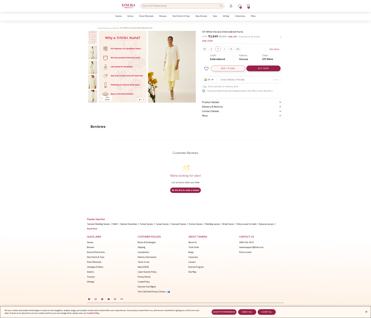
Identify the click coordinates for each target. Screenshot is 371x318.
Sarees (90, 242)
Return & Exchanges (147, 242)
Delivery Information (147, 257)
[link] (163, 17)
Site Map (192, 272)
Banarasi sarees (266, 224)
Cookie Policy (144, 281)
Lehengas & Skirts (95, 267)
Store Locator (245, 252)
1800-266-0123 (246, 242)
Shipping (141, 247)
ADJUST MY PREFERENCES (224, 312)
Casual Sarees (162, 224)
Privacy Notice (144, 277)
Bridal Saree (228, 224)
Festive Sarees (195, 224)
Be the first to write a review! (185, 190)
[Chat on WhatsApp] (115, 299)
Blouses (90, 247)
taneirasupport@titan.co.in (251, 247)
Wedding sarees (212, 224)
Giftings (90, 281)
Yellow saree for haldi (246, 224)
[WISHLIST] (206, 68)
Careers (192, 262)
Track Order (193, 247)
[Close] (366, 312)
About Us (192, 242)
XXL (238, 49)
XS (204, 49)
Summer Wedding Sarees (98, 224)
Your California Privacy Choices (152, 291)
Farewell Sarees (179, 224)
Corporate (193, 257)
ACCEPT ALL (266, 312)
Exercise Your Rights (147, 286)
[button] (118, 17)
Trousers (91, 277)
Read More (92, 228)
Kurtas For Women (111, 28)
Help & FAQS (143, 267)
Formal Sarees (146, 224)
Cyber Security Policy (147, 272)
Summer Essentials (128, 224)
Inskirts (90, 272)
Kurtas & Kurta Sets (96, 252)
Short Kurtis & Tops (95, 257)
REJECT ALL (247, 312)
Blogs (191, 252)
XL (231, 49)
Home (100, 28)
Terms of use (143, 262)
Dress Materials (94, 262)
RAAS (115, 224)
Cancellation (143, 252)
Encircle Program (196, 267)
